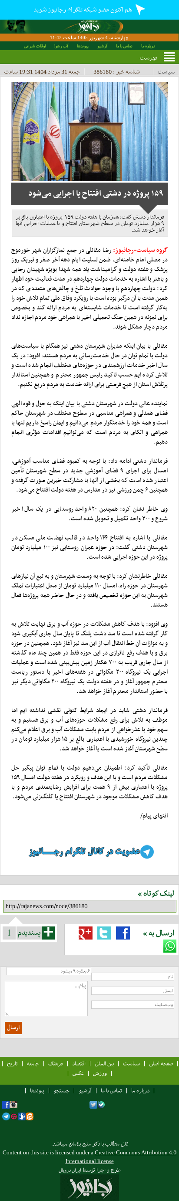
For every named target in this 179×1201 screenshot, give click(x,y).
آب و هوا (61, 46)
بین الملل (104, 1063)
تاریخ (12, 1063)
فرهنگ (55, 1063)
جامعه (33, 1063)
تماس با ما (124, 46)
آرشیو (102, 46)
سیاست (166, 71)
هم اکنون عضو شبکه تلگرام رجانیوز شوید (83, 10)
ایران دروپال (70, 1170)
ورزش (100, 1073)
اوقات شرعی (35, 46)
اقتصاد (79, 1063)
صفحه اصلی (161, 1063)
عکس (78, 1073)
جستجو (61, 1090)
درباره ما (148, 46)
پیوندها (83, 46)
